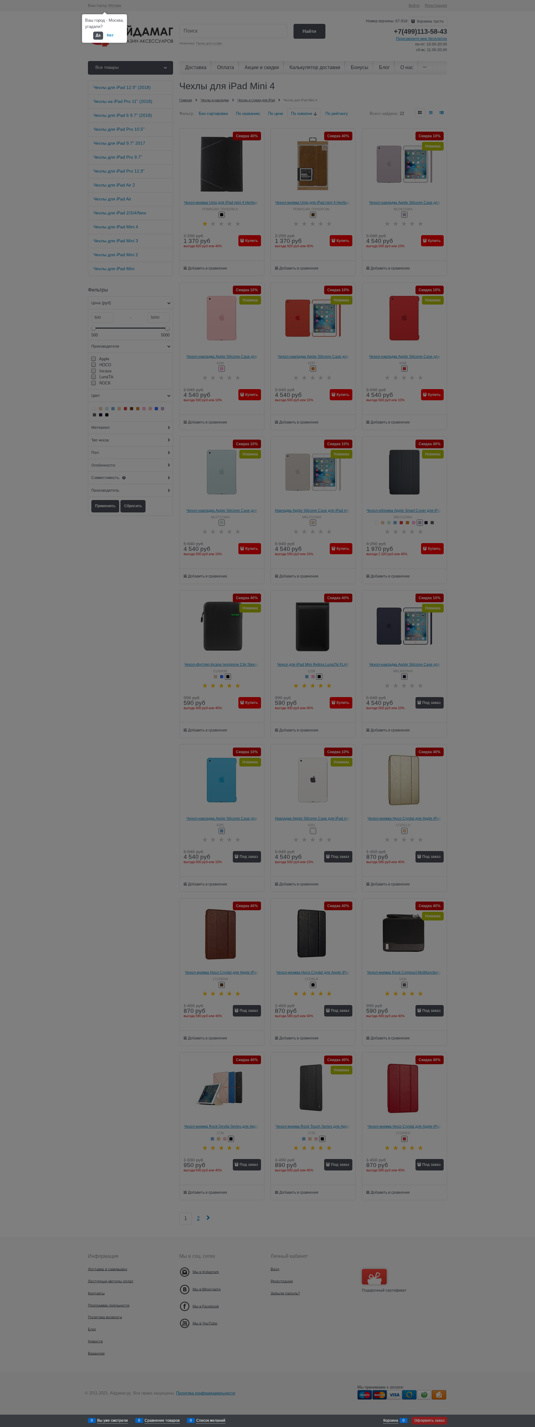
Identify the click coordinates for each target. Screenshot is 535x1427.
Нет (110, 35)
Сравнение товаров (162, 1420)
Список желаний (210, 1420)
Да (98, 35)
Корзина (390, 1420)
